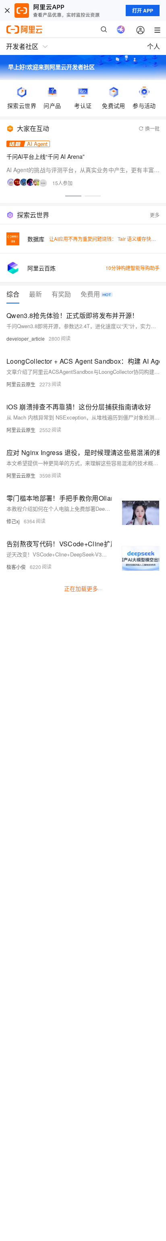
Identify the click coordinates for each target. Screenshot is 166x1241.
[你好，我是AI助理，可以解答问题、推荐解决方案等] (120, 29)
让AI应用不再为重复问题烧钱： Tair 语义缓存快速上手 (107, 238)
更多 (155, 214)
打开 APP (142, 10)
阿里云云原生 (20, 384)
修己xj (13, 521)
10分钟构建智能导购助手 (133, 267)
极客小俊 (16, 566)
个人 (153, 46)
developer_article (25, 338)
